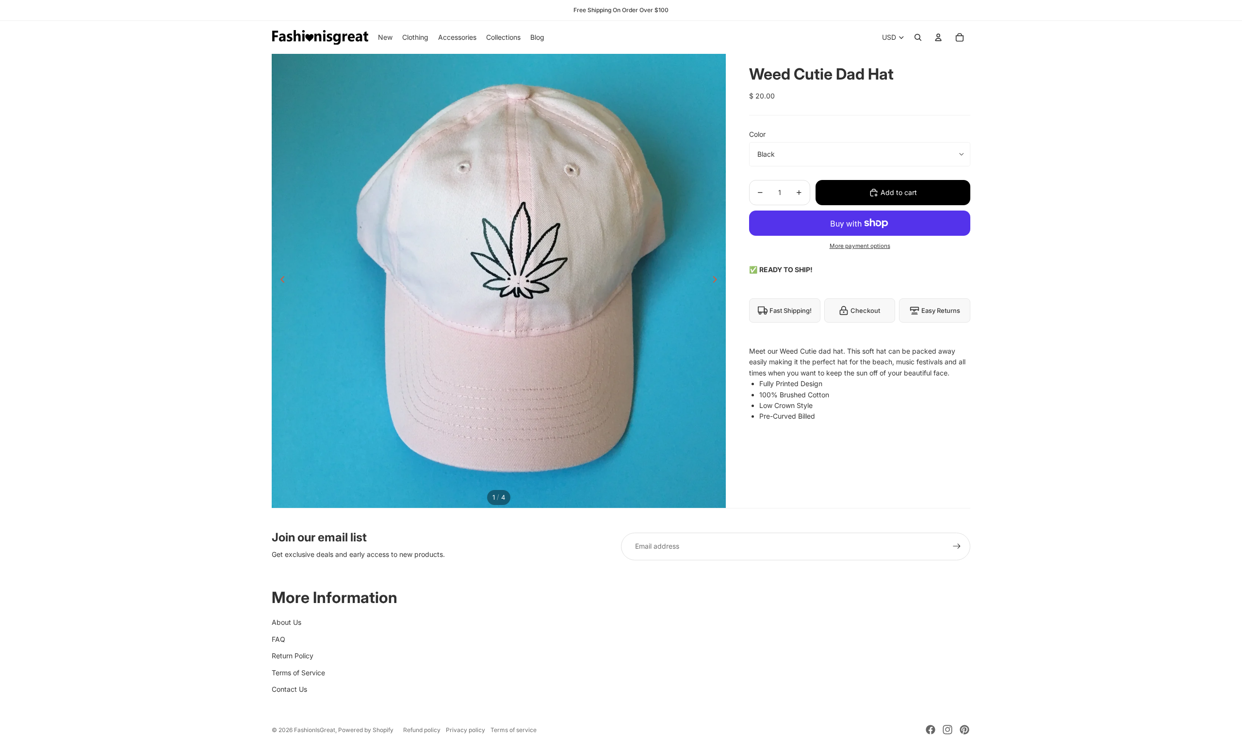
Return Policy (292, 656)
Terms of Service (298, 672)
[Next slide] (718, 281)
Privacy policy (465, 730)
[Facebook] (930, 729)
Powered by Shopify (365, 730)
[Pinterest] (964, 729)
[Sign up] (957, 546)
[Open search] (918, 37)
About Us (286, 622)
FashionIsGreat (314, 730)
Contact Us (289, 689)
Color (757, 134)
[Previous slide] (280, 281)
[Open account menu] (938, 37)
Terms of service (513, 730)
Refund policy (422, 730)
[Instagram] (947, 729)
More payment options (860, 246)
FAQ (278, 639)
